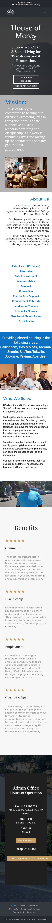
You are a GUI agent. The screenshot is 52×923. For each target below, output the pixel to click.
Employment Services (30, 909)
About (22, 905)
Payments (13, 909)
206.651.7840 (26, 840)
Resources (31, 912)
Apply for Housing (26, 79)
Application (33, 905)
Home (13, 905)
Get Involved (18, 912)
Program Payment (26, 86)
